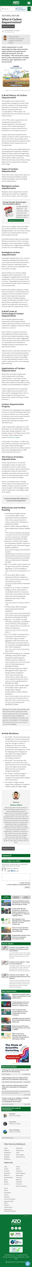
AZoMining (7, 1159)
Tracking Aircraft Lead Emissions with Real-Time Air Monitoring (15, 1071)
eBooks (6, 1182)
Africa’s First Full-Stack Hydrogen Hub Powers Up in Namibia (20, 929)
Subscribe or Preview (14, 1115)
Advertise (6, 1197)
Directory (6, 1171)
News (5, 1166)
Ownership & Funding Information (10, 1210)
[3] (6, 921)
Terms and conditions (21, 722)
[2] (6, 910)
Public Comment (25, 883)
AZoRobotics (7, 1152)
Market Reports (8, 1177)
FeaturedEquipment (16, 897)
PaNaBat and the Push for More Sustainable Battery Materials (21, 1020)
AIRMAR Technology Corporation (13, 1082)
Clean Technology (14, 1130)
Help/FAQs (19, 1182)
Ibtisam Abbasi (16, 805)
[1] (6, 903)
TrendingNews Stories (6, 897)
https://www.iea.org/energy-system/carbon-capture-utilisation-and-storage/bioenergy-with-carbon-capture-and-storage (17, 678)
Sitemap (6, 1205)
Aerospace (12, 1114)
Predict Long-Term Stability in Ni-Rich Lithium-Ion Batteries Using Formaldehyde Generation (15, 1099)
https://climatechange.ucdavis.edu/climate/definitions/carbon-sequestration (17, 581)
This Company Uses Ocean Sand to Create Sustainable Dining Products (20, 1012)
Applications (19, 1175)
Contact (6, 1195)
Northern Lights (14, 437)
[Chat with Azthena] (27, 1263)
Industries (19, 1177)
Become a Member (21, 1186)
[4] (6, 929)
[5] (6, 937)
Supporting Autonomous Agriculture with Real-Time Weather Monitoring (15, 1078)
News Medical (20, 1155)
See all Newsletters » (8, 1138)
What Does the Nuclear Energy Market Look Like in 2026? (21, 1027)
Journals (6, 1184)
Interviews (19, 1171)
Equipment (7, 1173)
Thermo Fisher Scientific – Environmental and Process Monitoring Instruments (15, 1092)
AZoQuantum (20, 1150)
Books (5, 1179)
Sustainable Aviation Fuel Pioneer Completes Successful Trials (21, 937)
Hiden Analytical (9, 1104)
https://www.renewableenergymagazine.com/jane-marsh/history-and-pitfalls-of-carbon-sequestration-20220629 (17, 535)
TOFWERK (7, 1074)
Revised (11, 42)
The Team (19, 1184)
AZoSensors (19, 1148)
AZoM (5, 1148)
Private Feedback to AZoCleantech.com (18, 884)
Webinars (7, 1175)
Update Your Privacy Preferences (16, 1262)
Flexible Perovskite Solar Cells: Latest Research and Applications (21, 996)
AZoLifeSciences (20, 1157)
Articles (6, 1169)
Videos (18, 1166)
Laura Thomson (19, 38)
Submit (27, 887)
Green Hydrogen (20, 1173)
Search (6, 1190)
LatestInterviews (26, 897)
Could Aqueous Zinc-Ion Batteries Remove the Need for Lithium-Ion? (20, 1003)
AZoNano (6, 1150)
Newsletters (7, 1192)
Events (18, 1169)
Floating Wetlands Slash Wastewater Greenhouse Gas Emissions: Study (21, 902)
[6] (6, 1035)
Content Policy (8, 1207)
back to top (26, 1215)
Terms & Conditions (9, 1199)
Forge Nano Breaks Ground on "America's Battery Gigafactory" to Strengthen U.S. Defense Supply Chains (21, 912)
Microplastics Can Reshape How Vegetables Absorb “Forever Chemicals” (21, 921)
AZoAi (17, 1152)
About (6, 1188)
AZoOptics (7, 1155)
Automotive (12, 1122)
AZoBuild (6, 1157)
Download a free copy (16, 220)
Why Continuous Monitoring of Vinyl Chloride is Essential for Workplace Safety (20, 1036)
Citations (6, 856)
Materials (18, 1179)
